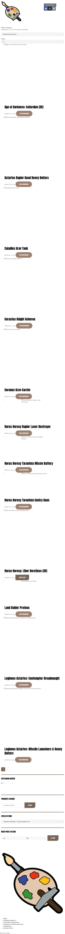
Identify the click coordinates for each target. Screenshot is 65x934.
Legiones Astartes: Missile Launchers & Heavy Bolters (33, 751)
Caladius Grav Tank (16, 248)
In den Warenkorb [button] (24, 114)
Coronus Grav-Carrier (18, 389)
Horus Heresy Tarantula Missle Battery (29, 463)
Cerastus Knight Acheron (20, 319)
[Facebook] (46, 9)
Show (3, 38)
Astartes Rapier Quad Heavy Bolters (27, 177)
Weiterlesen (22, 577)
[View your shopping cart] (44, 2)
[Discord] (54, 9)
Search (30, 805)
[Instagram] (50, 9)
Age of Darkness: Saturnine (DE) (24, 107)
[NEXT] (11, 769)
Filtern (53, 838)
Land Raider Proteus (17, 607)
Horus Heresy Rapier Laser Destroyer (28, 426)
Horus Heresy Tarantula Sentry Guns (27, 500)
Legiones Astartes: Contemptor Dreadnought (32, 678)
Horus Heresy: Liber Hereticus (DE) (26, 570)
